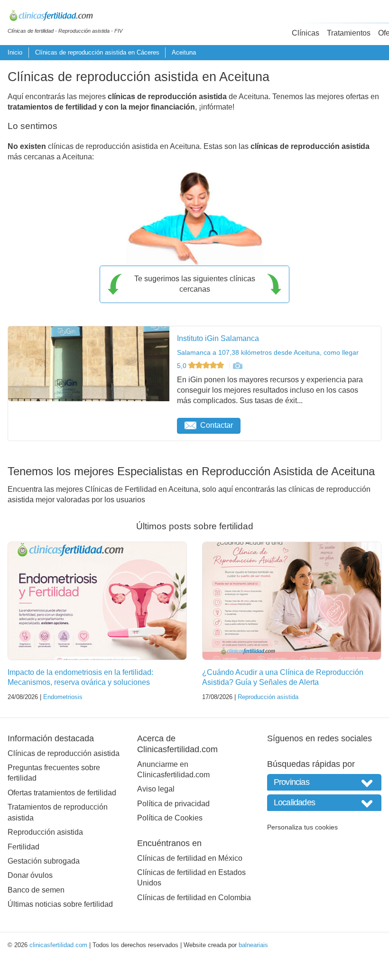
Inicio (15, 52)
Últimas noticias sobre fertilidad (60, 904)
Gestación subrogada (44, 861)
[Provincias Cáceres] (324, 782)
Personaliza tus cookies (302, 827)
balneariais (253, 945)
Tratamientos (348, 33)
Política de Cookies (170, 818)
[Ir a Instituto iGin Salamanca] (237, 365)
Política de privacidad (173, 804)
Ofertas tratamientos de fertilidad (62, 793)
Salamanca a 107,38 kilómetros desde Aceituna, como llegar (268, 352)
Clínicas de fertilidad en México (189, 858)
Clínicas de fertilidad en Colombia (194, 898)
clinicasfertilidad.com (58, 945)
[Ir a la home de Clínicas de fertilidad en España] (65, 17)
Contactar (216, 425)
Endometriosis (63, 696)
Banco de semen (36, 890)
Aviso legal (156, 789)
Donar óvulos (30, 875)
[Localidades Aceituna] (324, 802)
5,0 (182, 365)
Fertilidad (23, 847)
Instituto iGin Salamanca (218, 338)
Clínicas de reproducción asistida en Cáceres (97, 52)
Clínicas (305, 33)
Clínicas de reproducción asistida (64, 753)
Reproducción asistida (268, 696)
